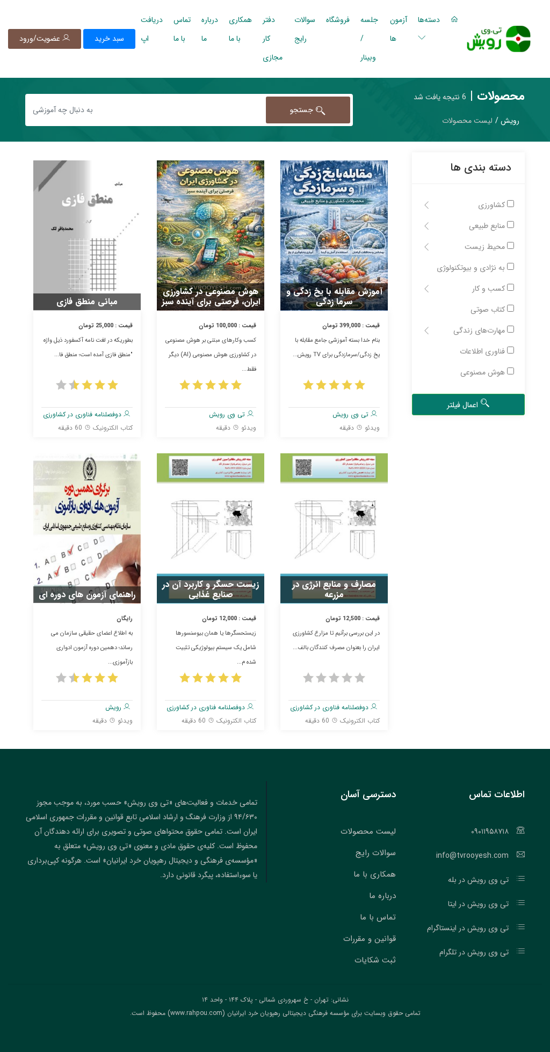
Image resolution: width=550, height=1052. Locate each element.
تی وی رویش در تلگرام (474, 952)
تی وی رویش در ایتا (478, 904)
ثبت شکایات (375, 960)
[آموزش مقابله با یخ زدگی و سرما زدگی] (334, 235)
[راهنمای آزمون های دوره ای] (87, 528)
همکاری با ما (240, 29)
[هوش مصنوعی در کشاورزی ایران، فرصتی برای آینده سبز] (210, 235)
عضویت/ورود (40, 39)
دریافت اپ (152, 29)
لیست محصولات (368, 831)
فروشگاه (338, 20)
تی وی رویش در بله (478, 880)
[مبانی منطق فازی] (87, 235)
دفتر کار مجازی (273, 38)
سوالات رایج (304, 29)
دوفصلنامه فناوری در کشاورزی (83, 414)
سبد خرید (109, 39)
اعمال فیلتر (463, 405)
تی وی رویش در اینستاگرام (468, 928)
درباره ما (209, 29)
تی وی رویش (351, 414)
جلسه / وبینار (369, 38)
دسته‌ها (429, 20)
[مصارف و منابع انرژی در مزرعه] (334, 528)
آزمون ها (398, 29)
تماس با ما (182, 29)
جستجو (303, 110)
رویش (114, 707)
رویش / (507, 121)
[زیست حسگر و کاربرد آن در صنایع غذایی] (210, 528)
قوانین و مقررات (369, 938)
